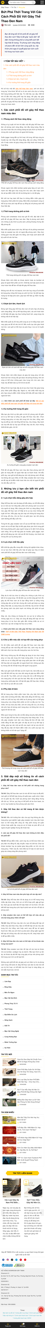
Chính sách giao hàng (35, 1313)
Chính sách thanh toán (21, 1315)
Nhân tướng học (10, 1042)
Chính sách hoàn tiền (35, 1315)
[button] (42, 1212)
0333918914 (4, 1281)
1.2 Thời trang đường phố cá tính (19, 75)
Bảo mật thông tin (8, 1315)
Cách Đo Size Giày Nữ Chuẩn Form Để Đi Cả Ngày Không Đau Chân (29, 1060)
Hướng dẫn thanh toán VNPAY (22, 1318)
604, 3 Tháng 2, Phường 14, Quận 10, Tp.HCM (14, 1287)
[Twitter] (16, 1259)
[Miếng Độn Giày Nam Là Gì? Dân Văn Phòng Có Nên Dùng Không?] (9, 1102)
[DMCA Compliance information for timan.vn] (19, 1265)
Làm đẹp (7, 981)
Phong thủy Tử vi (11, 1003)
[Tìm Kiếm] (34, 2)
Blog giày (8, 987)
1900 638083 (11, 1304)
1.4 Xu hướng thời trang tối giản (18, 82)
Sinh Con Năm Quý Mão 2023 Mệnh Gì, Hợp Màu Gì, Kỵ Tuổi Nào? (29, 1148)
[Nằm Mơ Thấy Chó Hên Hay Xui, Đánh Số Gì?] (9, 1120)
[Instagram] (7, 1259)
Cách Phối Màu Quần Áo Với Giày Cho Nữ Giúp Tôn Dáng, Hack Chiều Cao (29, 1070)
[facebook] (3, 1259)
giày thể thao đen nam (24, 89)
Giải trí (7, 1026)
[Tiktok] (12, 1259)
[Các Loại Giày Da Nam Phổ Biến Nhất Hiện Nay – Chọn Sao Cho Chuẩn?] (9, 1082)
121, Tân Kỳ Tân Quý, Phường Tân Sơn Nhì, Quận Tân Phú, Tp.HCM (21, 1296)
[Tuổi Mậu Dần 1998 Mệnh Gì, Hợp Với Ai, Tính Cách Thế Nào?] (9, 1130)
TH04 (4, 1183)
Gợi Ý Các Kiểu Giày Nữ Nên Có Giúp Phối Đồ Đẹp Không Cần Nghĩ (29, 1090)
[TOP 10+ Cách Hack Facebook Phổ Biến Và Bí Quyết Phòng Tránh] (9, 1160)
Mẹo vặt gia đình (10, 998)
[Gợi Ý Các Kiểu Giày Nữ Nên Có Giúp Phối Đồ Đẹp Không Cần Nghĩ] (9, 1092)
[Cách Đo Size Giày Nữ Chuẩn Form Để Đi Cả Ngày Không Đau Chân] (9, 1062)
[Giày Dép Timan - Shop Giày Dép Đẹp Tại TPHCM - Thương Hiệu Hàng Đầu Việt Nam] (2, 2)
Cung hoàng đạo (10, 1037)
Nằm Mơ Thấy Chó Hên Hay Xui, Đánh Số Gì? (28, 1118)
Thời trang (8, 1009)
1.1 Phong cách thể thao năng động (20, 72)
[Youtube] (25, 1259)
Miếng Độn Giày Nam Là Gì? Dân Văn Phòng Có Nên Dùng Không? (28, 1101)
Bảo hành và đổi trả (9, 1313)
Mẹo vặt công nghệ (11, 1031)
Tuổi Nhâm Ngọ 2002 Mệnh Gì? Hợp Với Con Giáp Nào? (29, 1138)
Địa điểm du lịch (10, 1014)
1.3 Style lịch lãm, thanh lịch (17, 79)
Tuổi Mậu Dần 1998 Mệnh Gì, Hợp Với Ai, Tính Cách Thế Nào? (29, 1128)
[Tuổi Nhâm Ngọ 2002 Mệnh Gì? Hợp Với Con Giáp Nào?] (9, 1140)
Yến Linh (7, 25)
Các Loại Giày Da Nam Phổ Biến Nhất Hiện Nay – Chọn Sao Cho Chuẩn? (28, 1080)
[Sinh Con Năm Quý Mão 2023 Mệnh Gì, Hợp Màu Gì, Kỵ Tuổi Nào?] (9, 1150)
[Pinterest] (20, 1259)
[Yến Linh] (2, 25)
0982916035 (4, 1298)
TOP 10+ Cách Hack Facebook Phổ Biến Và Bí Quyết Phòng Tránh (29, 1159)
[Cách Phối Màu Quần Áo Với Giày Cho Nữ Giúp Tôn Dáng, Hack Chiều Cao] (9, 1072)
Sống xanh (8, 1020)
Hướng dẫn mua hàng (22, 1313)
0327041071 (4, 1290)
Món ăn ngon (9, 992)
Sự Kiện (7, 1048)
